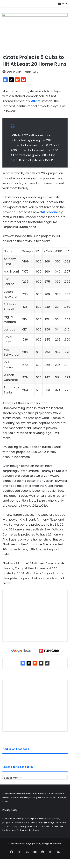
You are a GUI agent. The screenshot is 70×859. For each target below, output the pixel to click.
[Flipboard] (23, 79)
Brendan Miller (14, 71)
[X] (11, 79)
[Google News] (21, 650)
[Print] (47, 663)
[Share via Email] (41, 663)
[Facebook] (5, 79)
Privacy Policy (9, 810)
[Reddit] (17, 79)
